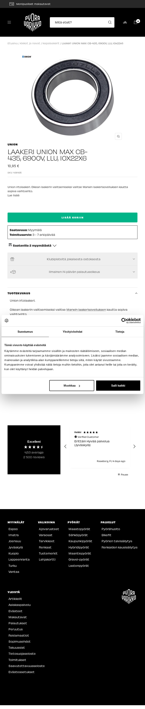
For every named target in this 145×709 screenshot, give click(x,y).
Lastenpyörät (79, 565)
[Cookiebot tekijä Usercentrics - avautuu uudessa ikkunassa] (124, 320)
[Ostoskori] (135, 22)
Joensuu (14, 541)
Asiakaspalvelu (19, 604)
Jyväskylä (15, 547)
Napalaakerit (50, 43)
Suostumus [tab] (25, 331)
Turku (12, 565)
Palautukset (17, 623)
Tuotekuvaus (19, 293)
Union (13, 144)
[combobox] (83, 22)
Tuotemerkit (48, 553)
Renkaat (45, 547)
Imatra (13, 535)
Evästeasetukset (21, 672)
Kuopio (13, 553)
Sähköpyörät (78, 535)
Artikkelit (15, 598)
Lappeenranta (19, 559)
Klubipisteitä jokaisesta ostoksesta (73, 259)
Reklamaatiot (18, 635)
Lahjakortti (47, 559)
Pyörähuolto (111, 529)
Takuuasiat (16, 647)
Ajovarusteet (49, 529)
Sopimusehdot (19, 641)
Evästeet (15, 611)
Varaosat (45, 535)
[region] (99, 447)
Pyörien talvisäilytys (117, 541)
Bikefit (106, 535)
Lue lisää (13, 195)
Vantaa (13, 571)
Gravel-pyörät (79, 559)
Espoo (13, 529)
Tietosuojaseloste (22, 653)
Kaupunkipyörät (80, 541)
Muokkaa (70, 385)
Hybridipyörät (79, 547)
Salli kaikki (118, 385)
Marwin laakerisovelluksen (86, 309)
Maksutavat (17, 617)
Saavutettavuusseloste (26, 666)
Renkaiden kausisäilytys (119, 547)
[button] (65, 446)
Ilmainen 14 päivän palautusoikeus (74, 271)
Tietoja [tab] (119, 331)
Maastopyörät (79, 529)
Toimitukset (17, 660)
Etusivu (13, 43)
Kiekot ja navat (30, 43)
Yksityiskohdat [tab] (72, 331)
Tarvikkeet (47, 541)
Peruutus (15, 629)
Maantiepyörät (80, 553)
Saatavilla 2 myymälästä (32, 245)
